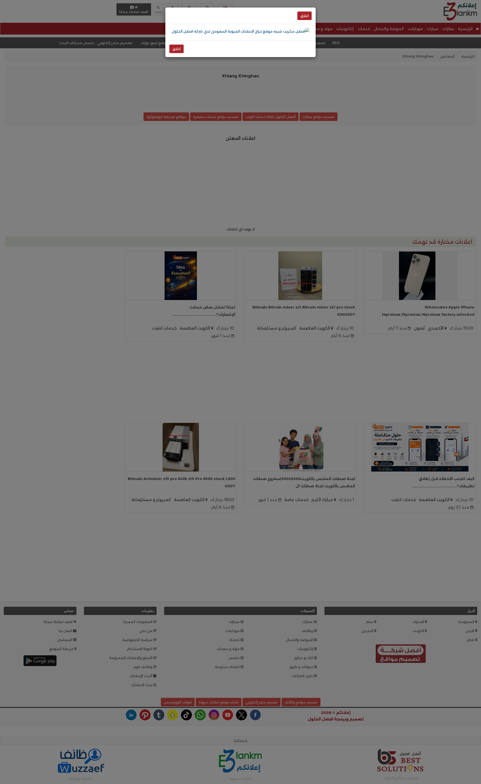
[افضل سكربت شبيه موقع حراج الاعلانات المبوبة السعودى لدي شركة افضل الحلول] (240, 31)
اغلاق (304, 16)
